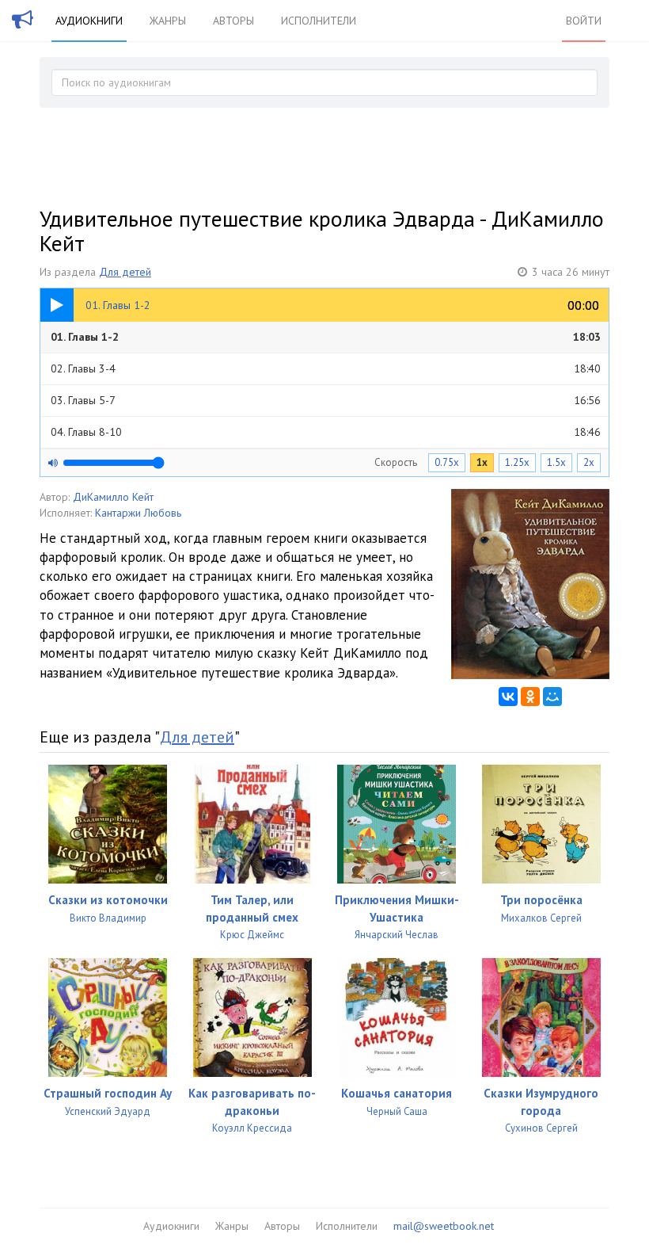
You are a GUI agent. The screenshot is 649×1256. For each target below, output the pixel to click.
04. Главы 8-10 (326, 432)
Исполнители (318, 20)
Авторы (233, 20)
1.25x (517, 462)
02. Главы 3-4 (326, 368)
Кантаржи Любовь (138, 513)
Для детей (125, 272)
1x (482, 462)
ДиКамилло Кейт (113, 497)
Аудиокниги (89, 20)
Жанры (168, 20)
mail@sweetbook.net (443, 1226)
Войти (584, 20)
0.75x (447, 462)
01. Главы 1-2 (326, 337)
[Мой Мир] (552, 696)
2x (588, 462)
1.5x (556, 462)
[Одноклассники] (530, 696)
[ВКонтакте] (508, 696)
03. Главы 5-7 (326, 400)
